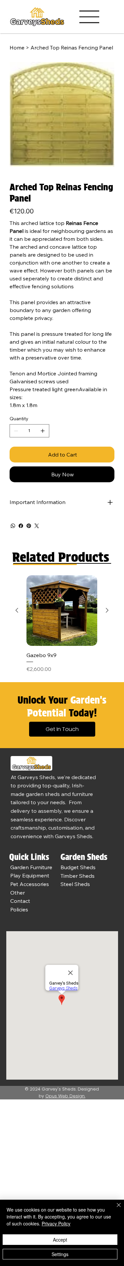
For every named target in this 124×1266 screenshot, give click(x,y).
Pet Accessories (29, 884)
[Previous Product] (17, 610)
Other (17, 892)
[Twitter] (36, 525)
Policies (19, 909)
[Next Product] (107, 610)
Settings (60, 1254)
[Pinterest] (28, 525)
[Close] (115, 1209)
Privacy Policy (56, 1223)
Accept (60, 1239)
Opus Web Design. (65, 1096)
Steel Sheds (75, 884)
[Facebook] (21, 525)
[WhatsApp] (13, 525)
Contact (20, 901)
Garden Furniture (31, 867)
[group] (62, 624)
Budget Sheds (78, 867)
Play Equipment (29, 875)
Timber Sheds (78, 875)
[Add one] (42, 430)
